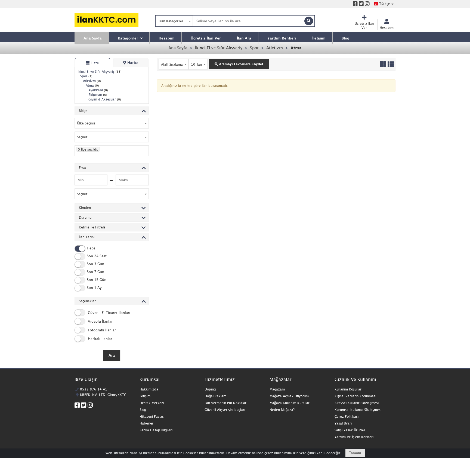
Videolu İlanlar (100, 321)
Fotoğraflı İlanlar (101, 330)
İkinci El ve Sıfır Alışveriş (218, 47)
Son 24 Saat (97, 256)
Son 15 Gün (96, 280)
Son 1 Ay (94, 288)
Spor (254, 47)
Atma (296, 47)
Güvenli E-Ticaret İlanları (108, 312)
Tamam (355, 453)
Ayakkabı (98, 90)
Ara (112, 355)
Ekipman (97, 95)
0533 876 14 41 (93, 389)
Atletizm (274, 47)
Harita (132, 62)
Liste (94, 62)
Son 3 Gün (95, 264)
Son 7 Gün (95, 272)
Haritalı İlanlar (99, 339)
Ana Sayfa (177, 47)
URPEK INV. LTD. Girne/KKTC (103, 395)
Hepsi (92, 248)
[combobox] (383, 4)
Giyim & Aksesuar (104, 99)
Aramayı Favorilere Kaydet (240, 64)
